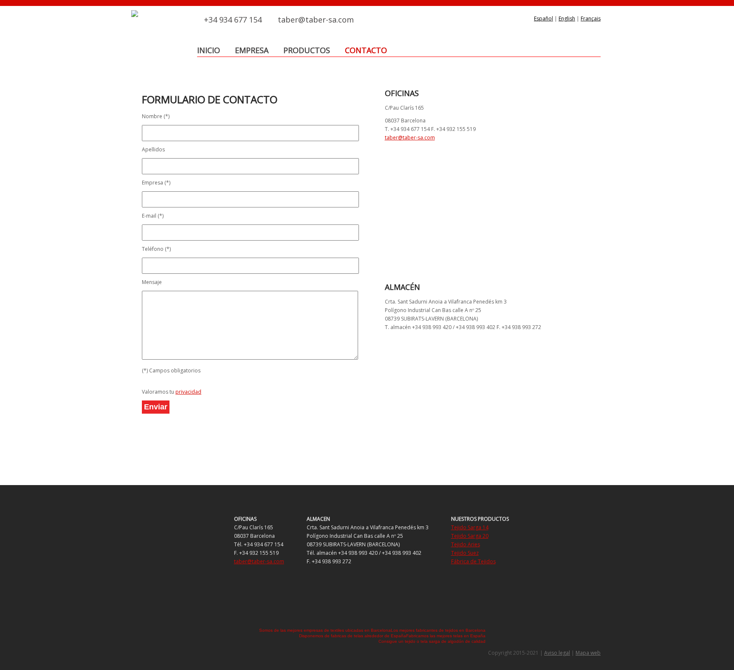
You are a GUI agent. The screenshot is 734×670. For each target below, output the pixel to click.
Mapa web (588, 652)
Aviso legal (557, 652)
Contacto (366, 50)
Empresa (251, 50)
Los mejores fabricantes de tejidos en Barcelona (438, 630)
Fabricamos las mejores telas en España (446, 635)
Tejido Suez (465, 552)
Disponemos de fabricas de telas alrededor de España (352, 635)
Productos (306, 50)
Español (543, 18)
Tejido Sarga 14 (469, 527)
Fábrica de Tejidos (473, 561)
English (567, 18)
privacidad (188, 391)
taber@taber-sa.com (316, 19)
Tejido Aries (465, 544)
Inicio (208, 50)
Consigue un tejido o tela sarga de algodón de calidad (432, 641)
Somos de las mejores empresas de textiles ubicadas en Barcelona (325, 630)
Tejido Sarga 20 (469, 535)
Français (591, 18)
